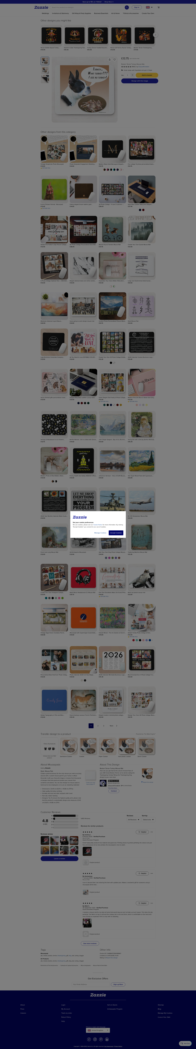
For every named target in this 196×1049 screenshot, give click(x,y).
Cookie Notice (97, 525)
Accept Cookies (116, 533)
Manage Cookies (100, 533)
